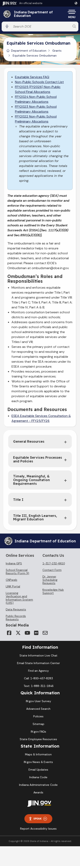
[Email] (45, 633)
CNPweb (11, 580)
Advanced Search (38, 709)
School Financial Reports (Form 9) (17, 571)
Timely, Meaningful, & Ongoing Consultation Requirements (31, 479)
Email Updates (38, 769)
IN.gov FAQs (38, 731)
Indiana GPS (14, 563)
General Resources (28, 441)
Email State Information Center (38, 663)
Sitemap (38, 724)
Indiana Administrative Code (38, 785)
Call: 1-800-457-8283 (38, 678)
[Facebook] (9, 633)
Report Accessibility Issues (38, 828)
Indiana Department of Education (33, 14)
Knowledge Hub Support (53, 591)
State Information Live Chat (38, 655)
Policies (38, 716)
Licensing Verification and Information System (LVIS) (19, 598)
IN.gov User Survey (38, 701)
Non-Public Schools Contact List (39, 82)
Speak (37, 818)
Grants (57, 50)
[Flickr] (36, 633)
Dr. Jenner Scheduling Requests (49, 580)
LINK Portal (13, 586)
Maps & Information (38, 754)
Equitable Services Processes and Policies (37, 459)
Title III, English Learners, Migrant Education (35, 517)
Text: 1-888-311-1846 (38, 686)
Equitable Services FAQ (32, 77)
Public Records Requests (16, 617)
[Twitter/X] (18, 633)
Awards (38, 792)
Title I (18, 500)
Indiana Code (38, 777)
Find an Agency (38, 671)
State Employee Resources (38, 739)
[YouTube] (27, 633)
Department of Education (28, 50)
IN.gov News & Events (38, 762)
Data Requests (16, 609)
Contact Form (52, 570)
